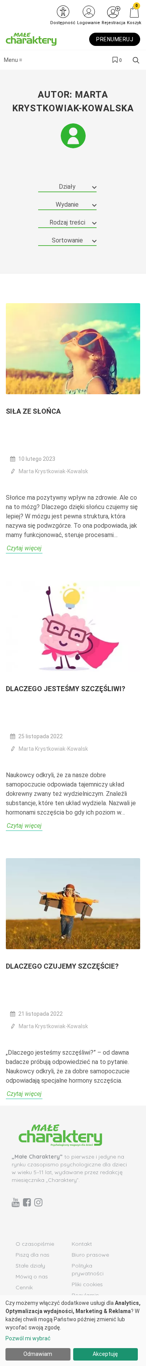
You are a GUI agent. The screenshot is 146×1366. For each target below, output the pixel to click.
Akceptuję (105, 1354)
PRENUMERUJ (114, 39)
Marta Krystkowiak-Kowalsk (53, 471)
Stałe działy (30, 1265)
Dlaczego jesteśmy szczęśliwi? (65, 689)
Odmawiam (37, 1354)
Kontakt (82, 1243)
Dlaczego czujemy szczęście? (62, 966)
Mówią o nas (32, 1276)
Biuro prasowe (90, 1254)
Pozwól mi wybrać (28, 1338)
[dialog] (73, 1330)
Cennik (24, 1287)
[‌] (16, 1202)
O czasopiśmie (35, 1243)
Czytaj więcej (24, 548)
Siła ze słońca (33, 411)
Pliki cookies (87, 1284)
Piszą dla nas (32, 1254)
